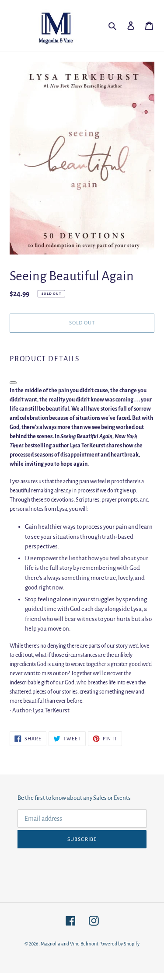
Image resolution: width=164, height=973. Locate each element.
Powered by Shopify (119, 943)
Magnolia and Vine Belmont (69, 943)
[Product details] (13, 382)
